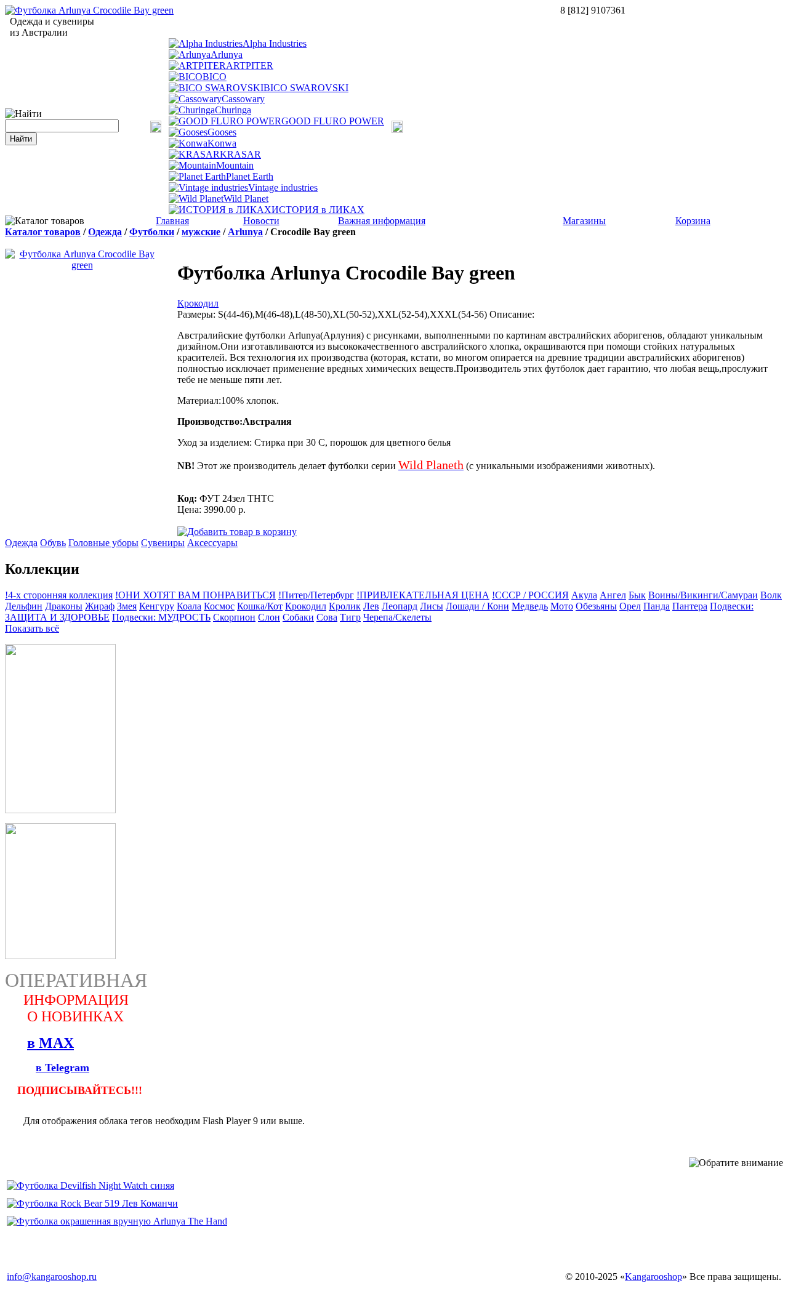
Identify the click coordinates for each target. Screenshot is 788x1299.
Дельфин (23, 606)
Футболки (151, 232)
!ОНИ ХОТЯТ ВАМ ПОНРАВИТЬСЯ (195, 595)
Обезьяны (596, 606)
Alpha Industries (275, 43)
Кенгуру (156, 606)
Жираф (100, 606)
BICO (215, 76)
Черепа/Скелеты (397, 617)
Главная (172, 220)
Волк (771, 595)
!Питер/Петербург (316, 595)
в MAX (50, 1043)
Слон (269, 617)
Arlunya (227, 54)
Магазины (584, 220)
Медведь (530, 606)
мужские (201, 232)
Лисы (431, 606)
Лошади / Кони (477, 606)
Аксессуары (212, 542)
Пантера (689, 606)
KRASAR (240, 154)
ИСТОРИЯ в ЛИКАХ (317, 209)
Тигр (350, 617)
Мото (561, 606)
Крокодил (198, 303)
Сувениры (163, 542)
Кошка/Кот (260, 606)
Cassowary (243, 99)
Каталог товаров (43, 232)
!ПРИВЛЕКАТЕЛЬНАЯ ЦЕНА (422, 595)
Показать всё (32, 628)
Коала (189, 606)
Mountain (235, 165)
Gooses (221, 132)
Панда (656, 606)
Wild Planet (245, 198)
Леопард (399, 606)
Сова (326, 617)
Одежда (105, 232)
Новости (261, 220)
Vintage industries (283, 187)
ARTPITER (249, 65)
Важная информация (381, 220)
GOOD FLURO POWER (332, 121)
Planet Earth (249, 176)
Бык (637, 595)
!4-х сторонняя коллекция (59, 595)
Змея (127, 606)
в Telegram (62, 1067)
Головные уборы (103, 542)
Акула (584, 595)
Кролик (345, 606)
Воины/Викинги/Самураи (703, 595)
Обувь (53, 542)
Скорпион (234, 617)
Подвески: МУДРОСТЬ (161, 617)
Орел (630, 606)
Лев (371, 606)
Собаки (298, 617)
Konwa (221, 143)
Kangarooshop (653, 1276)
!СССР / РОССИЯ (530, 595)
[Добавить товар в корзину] (237, 531)
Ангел (613, 595)
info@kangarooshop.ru (52, 1276)
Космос (219, 606)
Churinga (233, 110)
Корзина (692, 220)
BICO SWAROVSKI (305, 87)
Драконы (63, 606)
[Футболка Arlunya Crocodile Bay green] (89, 10)
